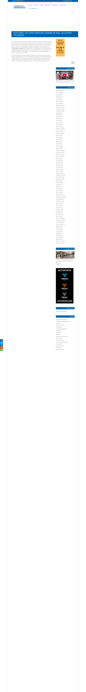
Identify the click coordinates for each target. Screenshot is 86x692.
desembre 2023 (59, 150)
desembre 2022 (59, 173)
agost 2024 (58, 135)
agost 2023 (58, 158)
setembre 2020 (59, 224)
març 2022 (58, 190)
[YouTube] (66, 1)
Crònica (57, 330)
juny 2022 (58, 184)
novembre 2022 (59, 175)
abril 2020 (58, 233)
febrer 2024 (58, 147)
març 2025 (58, 122)
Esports (57, 338)
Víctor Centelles (59, 349)
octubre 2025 (59, 109)
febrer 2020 (58, 237)
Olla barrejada (59, 346)
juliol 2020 (58, 228)
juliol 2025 (58, 115)
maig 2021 (58, 209)
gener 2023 (58, 171)
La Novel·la (58, 344)
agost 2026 (58, 90)
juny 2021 (58, 207)
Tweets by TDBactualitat (61, 311)
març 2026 (58, 99)
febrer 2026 (58, 101)
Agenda (57, 323)
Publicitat (36, 5)
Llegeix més (58, 264)
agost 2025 (58, 113)
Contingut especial (60, 329)
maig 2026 (58, 96)
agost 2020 (58, 226)
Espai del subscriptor (60, 336)
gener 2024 (58, 148)
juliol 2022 (58, 182)
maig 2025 (58, 118)
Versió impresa (55, 5)
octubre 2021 (59, 199)
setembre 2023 (59, 156)
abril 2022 (58, 188)
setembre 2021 (59, 201)
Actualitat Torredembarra (61, 321)
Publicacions (47, 5)
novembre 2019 (59, 243)
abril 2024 (58, 143)
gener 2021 (58, 216)
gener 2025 (58, 126)
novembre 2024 (59, 130)
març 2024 (58, 145)
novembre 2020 (59, 220)
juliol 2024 (58, 137)
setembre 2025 (59, 111)
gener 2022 (58, 194)
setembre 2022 (59, 179)
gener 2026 (58, 103)
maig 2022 (58, 186)
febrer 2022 (58, 192)
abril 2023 (58, 165)
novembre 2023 (59, 152)
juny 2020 (58, 229)
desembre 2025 (59, 105)
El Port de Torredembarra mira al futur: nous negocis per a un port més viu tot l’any (64, 261)
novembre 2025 (59, 107)
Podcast (41, 5)
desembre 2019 (59, 241)
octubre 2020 (59, 222)
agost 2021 (58, 203)
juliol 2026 (58, 92)
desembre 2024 (59, 128)
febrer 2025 (58, 124)
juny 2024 (58, 139)
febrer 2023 (58, 169)
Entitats (57, 334)
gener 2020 (58, 239)
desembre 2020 (59, 218)
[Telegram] (69, 1)
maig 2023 (58, 164)
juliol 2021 (58, 205)
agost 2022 (58, 181)
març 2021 (58, 213)
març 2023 (58, 167)
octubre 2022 (59, 177)
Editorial (57, 332)
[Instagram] (67, 1)
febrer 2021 (58, 214)
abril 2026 (58, 98)
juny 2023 (58, 162)
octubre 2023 (59, 154)
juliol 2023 (58, 160)
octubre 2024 (59, 132)
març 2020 (58, 235)
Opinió (57, 347)
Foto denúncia (59, 340)
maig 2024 (58, 141)
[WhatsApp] (71, 1)
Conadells (58, 327)
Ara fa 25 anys (59, 325)
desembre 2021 (59, 196)
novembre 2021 (59, 197)
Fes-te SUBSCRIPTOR (32, 8)
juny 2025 (58, 116)
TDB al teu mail (62, 5)
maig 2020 (58, 231)
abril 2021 (58, 211)
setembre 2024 (59, 133)
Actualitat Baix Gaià (60, 319)
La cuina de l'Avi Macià (61, 342)
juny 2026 (58, 94)
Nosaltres (30, 5)
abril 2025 (58, 120)
